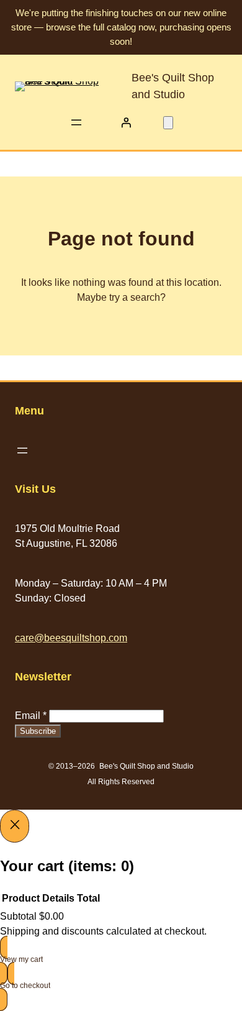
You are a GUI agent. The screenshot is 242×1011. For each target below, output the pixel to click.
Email (31, 715)
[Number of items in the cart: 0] (168, 122)
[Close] (14, 826)
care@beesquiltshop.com (71, 638)
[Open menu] (76, 122)
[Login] (126, 122)
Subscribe (38, 731)
